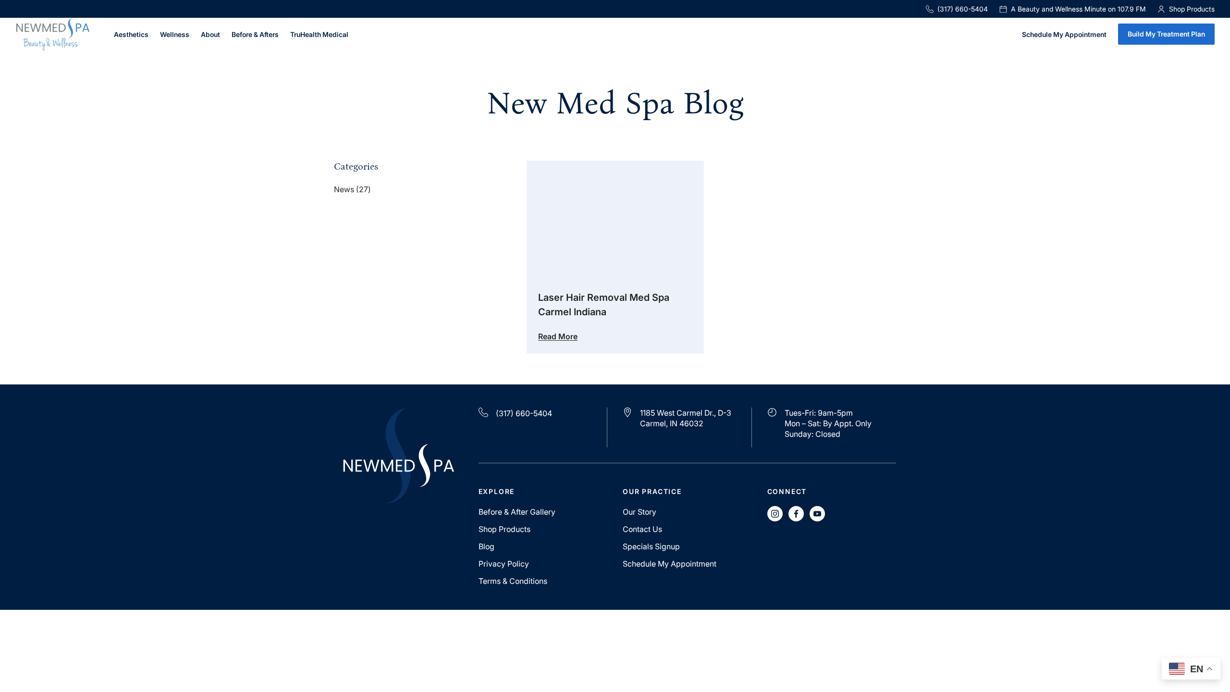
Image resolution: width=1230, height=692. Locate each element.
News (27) (352, 189)
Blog (486, 546)
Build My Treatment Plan (1166, 34)
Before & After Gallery (517, 512)
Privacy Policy (504, 563)
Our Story (639, 512)
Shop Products (504, 529)
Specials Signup (651, 546)
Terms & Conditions (513, 581)
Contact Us (642, 529)
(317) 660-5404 (962, 9)
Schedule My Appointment (1064, 34)
